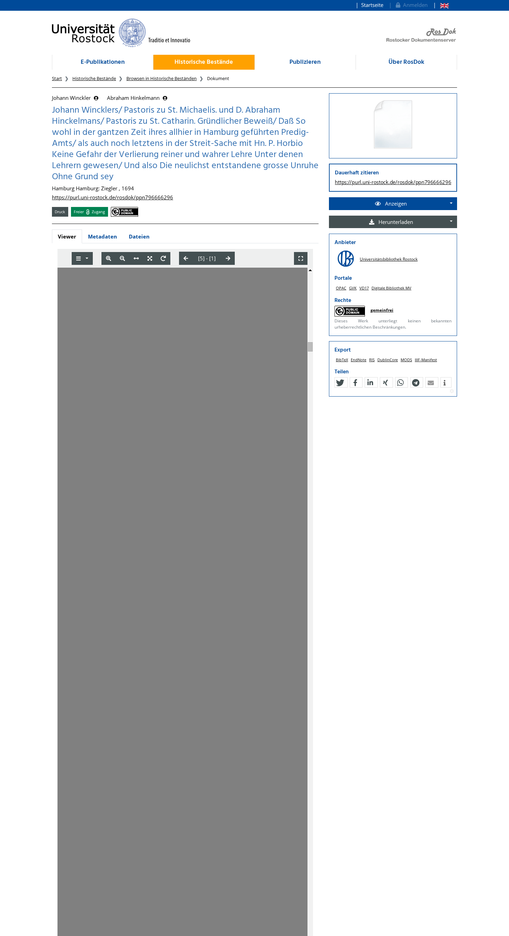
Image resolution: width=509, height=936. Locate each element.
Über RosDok (406, 62)
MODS (406, 359)
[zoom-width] (136, 258)
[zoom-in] (108, 258)
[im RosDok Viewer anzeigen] (393, 125)
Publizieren (305, 62)
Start (57, 78)
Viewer (67, 236)
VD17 (364, 288)
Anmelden (414, 4)
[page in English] (441, 5)
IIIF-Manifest (426, 359)
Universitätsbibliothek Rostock (389, 259)
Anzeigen (395, 203)
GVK (353, 288)
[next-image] (228, 258)
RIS (372, 359)
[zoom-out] (122, 258)
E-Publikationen (103, 62)
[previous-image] (186, 258)
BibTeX (342, 359)
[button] (340, 383)
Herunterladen (395, 221)
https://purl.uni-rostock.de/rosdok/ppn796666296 (112, 197)
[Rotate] (163, 258)
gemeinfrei (381, 310)
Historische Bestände (204, 62)
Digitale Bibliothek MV (391, 288)
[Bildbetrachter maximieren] (300, 258)
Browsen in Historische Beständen (161, 78)
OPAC (341, 288)
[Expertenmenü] (451, 391)
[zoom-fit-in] (150, 258)
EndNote (358, 359)
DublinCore (387, 359)
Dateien (139, 236)
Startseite (372, 4)
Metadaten (102, 236)
